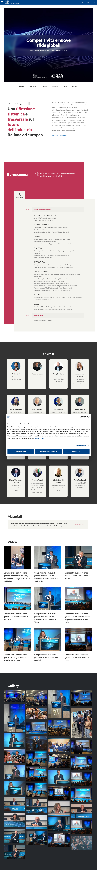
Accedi (89, 2)
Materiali (55, 86)
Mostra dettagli (81, 445)
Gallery (74, 86)
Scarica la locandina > (60, 135)
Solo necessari (21, 451)
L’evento (21, 86)
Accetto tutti (76, 451)
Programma (32, 86)
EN (82, 2)
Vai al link (78, 524)
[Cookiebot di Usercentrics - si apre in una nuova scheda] (81, 417)
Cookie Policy (39, 438)
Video (65, 86)
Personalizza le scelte (47, 451)
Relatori (44, 86)
